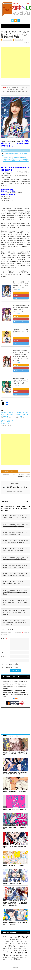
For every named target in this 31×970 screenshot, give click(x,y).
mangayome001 (7, 39)
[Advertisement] (15, 64)
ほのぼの (15, 937)
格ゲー (10, 955)
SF (8, 937)
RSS (15, 20)
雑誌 (11, 959)
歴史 (14, 955)
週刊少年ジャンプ (20, 957)
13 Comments (27, 42)
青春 (15, 959)
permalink (27, 476)
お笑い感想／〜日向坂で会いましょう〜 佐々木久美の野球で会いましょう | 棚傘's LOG (15, 602)
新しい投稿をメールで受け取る (10, 667)
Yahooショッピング (19, 298)
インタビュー (18, 939)
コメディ (14, 944)
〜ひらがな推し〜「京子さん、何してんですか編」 (16, 161)
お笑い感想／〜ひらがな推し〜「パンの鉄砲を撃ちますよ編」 (21, 414)
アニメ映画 (12, 939)
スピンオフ (18, 946)
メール (3, 656)
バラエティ (22, 474)
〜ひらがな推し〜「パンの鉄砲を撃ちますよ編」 (15, 157)
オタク (7, 941)
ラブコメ (7, 952)
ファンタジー (14, 950)
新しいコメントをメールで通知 (10, 664)
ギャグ (17, 941)
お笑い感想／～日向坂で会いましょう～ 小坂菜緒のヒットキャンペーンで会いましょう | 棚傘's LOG (15, 622)
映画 (7, 955)
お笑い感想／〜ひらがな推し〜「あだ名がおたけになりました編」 (7, 422)
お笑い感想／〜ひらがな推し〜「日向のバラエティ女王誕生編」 (7, 414)
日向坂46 (28, 474)
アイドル (12, 474)
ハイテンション (18, 948)
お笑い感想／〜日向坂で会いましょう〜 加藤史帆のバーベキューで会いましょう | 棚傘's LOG (15, 612)
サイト (2, 660)
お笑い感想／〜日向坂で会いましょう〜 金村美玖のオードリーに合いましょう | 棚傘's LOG (15, 592)
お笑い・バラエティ (12, 471)
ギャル (22, 941)
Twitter (12, 20)
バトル (7, 950)
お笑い (7, 474)
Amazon (16, 292)
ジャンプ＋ (9, 946)
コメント (4, 638)
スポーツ (23, 946)
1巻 (5, 936)
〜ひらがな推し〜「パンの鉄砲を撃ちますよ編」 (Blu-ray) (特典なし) (20, 331)
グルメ (25, 941)
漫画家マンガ (19, 955)
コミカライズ (7, 944)
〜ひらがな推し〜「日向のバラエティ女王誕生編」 (16, 159)
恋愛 (19, 953)
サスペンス (20, 944)
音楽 (19, 959)
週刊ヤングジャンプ (12, 957)
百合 (24, 955)
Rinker (19, 289)
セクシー (11, 948)
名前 (3, 652)
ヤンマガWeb (22, 950)
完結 (15, 953)
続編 (6, 957)
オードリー (16, 474)
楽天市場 (16, 295)
